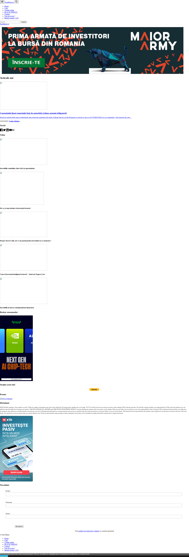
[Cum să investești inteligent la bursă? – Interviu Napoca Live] (23, 270)
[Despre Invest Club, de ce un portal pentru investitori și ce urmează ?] (23, 236)
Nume (8, 513)
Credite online (9, 10)
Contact (7, 14)
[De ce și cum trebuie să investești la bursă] (22, 204)
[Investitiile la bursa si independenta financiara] (23, 303)
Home (6, 6)
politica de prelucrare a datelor (89, 531)
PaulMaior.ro (9, 2)
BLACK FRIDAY (11, 12)
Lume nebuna (14, 121)
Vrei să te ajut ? (9, 16)
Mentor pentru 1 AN (11, 18)
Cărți (6, 8)
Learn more (4, 556)
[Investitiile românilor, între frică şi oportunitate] (23, 164)
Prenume (9, 502)
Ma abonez (19, 526)
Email (8, 491)
